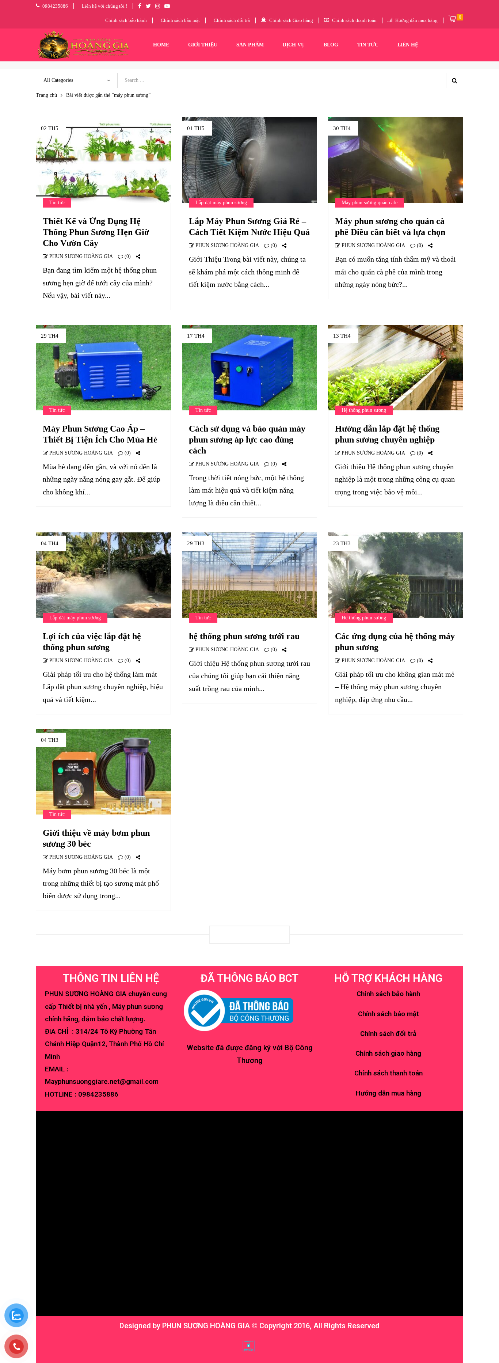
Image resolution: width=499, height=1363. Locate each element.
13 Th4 (342, 336)
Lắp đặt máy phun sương (221, 202)
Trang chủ (46, 95)
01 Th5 (196, 128)
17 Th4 (196, 336)
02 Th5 (49, 128)
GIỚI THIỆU (202, 45)
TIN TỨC (367, 45)
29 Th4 (49, 336)
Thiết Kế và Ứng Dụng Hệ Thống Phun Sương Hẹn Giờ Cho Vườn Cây (96, 232)
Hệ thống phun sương (364, 410)
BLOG (331, 45)
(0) (127, 256)
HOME (161, 45)
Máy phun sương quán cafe (369, 202)
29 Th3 (196, 543)
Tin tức (57, 202)
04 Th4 (49, 543)
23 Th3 (342, 543)
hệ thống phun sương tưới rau (244, 636)
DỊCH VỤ (294, 45)
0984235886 (98, 1094)
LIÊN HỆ (407, 45)
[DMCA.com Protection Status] (249, 1345)
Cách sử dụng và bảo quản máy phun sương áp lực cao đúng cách (247, 439)
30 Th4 (342, 128)
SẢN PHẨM (250, 45)
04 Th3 (49, 740)
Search (454, 80)
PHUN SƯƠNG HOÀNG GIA (80, 256)
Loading (249, 934)
